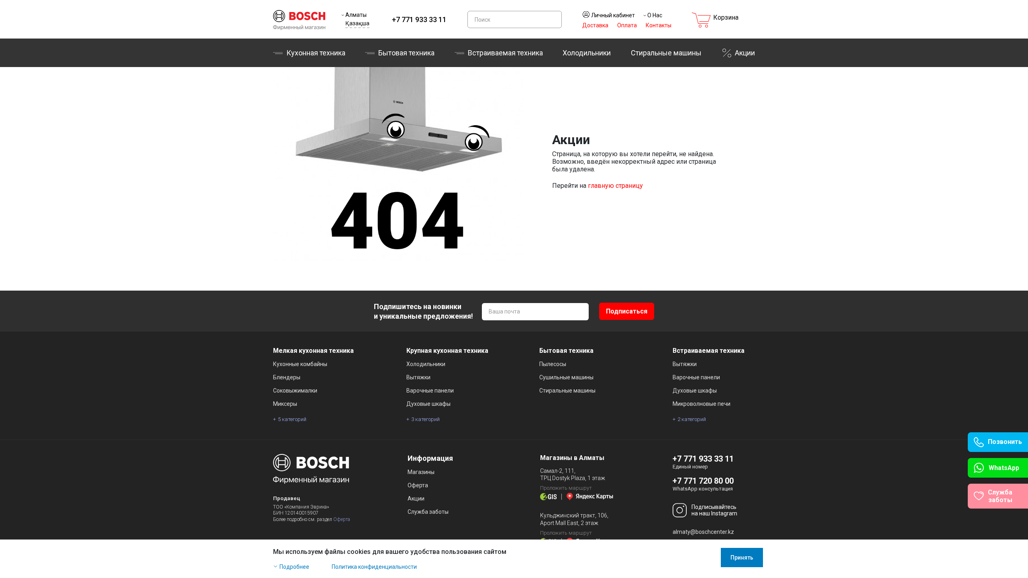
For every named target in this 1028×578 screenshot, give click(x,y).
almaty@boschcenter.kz (703, 532)
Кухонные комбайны (300, 364)
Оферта (341, 519)
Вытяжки (418, 377)
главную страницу (615, 185)
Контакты (658, 25)
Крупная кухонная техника (447, 350)
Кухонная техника (315, 53)
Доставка (595, 25)
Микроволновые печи (701, 404)
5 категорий (292, 419)
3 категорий (425, 419)
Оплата (627, 25)
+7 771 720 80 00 (703, 481)
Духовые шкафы (428, 404)
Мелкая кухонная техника (313, 350)
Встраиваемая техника (708, 350)
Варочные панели (430, 390)
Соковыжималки (295, 390)
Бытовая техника (406, 53)
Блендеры (286, 377)
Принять (741, 557)
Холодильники (587, 53)
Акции (745, 53)
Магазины (421, 472)
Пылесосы (552, 364)
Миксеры (285, 404)
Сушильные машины (566, 377)
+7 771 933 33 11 (419, 19)
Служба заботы (428, 512)
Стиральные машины (666, 53)
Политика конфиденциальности (374, 567)
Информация (430, 458)
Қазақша (357, 23)
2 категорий (691, 419)
